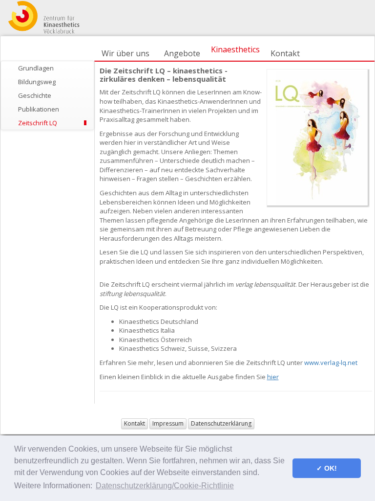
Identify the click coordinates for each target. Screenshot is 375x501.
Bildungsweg (37, 81)
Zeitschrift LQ (37, 122)
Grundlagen (36, 68)
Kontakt (285, 53)
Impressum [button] (168, 423)
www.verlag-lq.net (330, 362)
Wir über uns (125, 53)
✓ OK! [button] (326, 468)
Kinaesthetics (235, 49)
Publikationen (38, 109)
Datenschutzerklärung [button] (221, 423)
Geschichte (34, 95)
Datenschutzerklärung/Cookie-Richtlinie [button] (165, 485)
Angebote (182, 53)
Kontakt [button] (134, 423)
